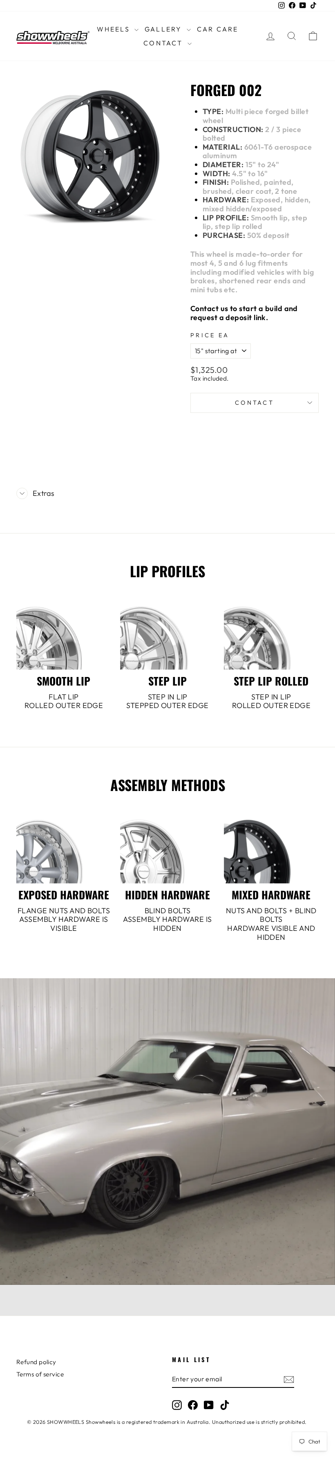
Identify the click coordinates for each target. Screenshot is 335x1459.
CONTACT (164, 43)
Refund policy (36, 1362)
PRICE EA (210, 335)
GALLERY (165, 29)
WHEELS (114, 29)
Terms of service (40, 1374)
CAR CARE (218, 29)
